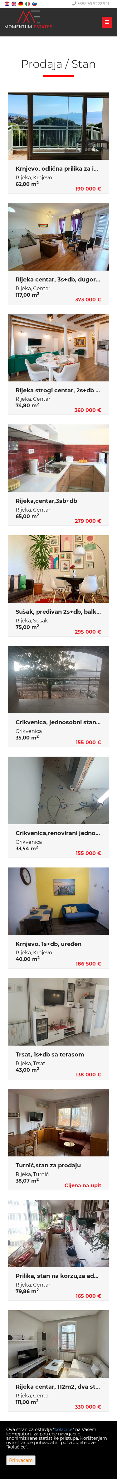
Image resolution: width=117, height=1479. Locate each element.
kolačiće (63, 1429)
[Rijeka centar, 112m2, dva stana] (58, 1344)
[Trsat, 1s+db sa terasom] (58, 1012)
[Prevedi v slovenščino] (35, 4)
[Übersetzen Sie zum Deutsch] (21, 4)
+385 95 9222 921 (92, 3)
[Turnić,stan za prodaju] (58, 1122)
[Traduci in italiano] (28, 4)
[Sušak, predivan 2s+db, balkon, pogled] (58, 569)
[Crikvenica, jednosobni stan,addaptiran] (58, 680)
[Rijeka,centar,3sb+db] (58, 458)
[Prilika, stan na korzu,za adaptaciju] (58, 1233)
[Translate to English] (14, 4)
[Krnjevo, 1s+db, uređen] (58, 901)
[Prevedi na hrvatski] (7, 4)
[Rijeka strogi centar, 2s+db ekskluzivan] (58, 347)
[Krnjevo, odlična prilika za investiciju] (58, 126)
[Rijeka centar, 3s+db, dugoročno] (58, 237)
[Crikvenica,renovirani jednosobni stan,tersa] (58, 790)
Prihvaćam (21, 1460)
